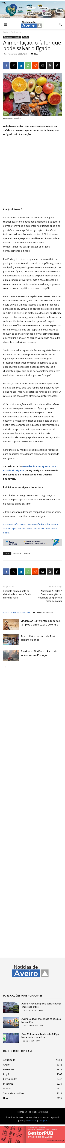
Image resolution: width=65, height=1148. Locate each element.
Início (5, 32)
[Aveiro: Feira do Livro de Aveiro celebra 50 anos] (11, 639)
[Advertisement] (32, 173)
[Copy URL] (57, 65)
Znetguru (42, 1120)
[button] (60, 24)
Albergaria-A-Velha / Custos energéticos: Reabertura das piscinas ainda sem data (49, 596)
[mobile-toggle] (5, 24)
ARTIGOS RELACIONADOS (16, 612)
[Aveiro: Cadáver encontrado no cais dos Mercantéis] (11, 1022)
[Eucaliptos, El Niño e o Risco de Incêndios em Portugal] (11, 655)
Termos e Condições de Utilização (32, 1111)
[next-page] (10, 667)
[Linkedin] (21, 65)
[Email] (42, 65)
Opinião (17, 37)
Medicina (17, 553)
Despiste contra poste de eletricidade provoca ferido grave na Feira (17, 594)
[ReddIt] (35, 65)
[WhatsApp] (28, 65)
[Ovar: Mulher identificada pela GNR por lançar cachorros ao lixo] (11, 1038)
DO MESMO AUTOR (43, 612)
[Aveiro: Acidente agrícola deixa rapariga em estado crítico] (11, 1007)
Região (25, 37)
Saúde (27, 553)
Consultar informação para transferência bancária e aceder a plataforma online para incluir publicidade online (30, 528)
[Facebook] (6, 65)
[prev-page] (5, 667)
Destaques (16, 32)
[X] (13, 65)
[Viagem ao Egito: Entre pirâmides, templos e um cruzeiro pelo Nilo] (11, 624)
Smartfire (32, 1120)
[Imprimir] (50, 65)
